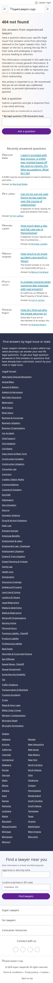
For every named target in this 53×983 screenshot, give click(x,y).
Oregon (32, 785)
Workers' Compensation (14, 715)
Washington (34, 826)
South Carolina (35, 801)
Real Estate (7, 649)
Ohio (30, 775)
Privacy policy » (32, 972)
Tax (3, 679)
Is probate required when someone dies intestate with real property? (36, 285)
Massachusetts (9, 826)
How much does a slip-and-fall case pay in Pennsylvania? (34, 229)
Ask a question (26, 131)
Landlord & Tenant (11, 597)
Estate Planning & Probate (15, 561)
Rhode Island (34, 796)
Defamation (8, 500)
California (6, 749)
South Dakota (34, 806)
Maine (5, 816)
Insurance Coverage (11, 582)
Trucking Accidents (11, 695)
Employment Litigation (13, 551)
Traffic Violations (10, 684)
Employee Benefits (11, 536)
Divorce (5, 510)
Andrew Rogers (38, 324)
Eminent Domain (10, 531)
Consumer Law (9, 469)
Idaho (5, 780)
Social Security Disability (13, 674)
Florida (5, 770)
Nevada (31, 739)
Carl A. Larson (38, 300)
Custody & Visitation (12, 489)
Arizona (5, 744)
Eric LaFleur (18, 215)
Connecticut (8, 760)
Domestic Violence (11, 515)
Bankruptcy (7, 402)
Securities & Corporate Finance (17, 654)
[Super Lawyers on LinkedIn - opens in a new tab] (37, 949)
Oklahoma (33, 780)
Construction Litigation (13, 464)
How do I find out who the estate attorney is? (34, 311)
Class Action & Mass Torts (14, 454)
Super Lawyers (10, 910)
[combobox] (26, 875)
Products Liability (10, 638)
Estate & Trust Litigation (13, 556)
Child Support (8, 438)
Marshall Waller (20, 184)
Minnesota (7, 837)
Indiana (5, 790)
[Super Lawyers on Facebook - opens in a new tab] (15, 949)
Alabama (6, 739)
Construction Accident (13, 459)
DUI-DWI (6, 495)
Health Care (7, 572)
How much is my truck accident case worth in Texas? (34, 257)
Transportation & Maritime (15, 690)
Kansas (5, 801)
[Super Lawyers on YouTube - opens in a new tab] (30, 949)
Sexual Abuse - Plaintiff (13, 664)
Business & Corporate (12, 418)
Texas (30, 816)
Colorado (6, 755)
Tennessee (33, 811)
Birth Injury (7, 407)
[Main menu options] (5, 9)
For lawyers (9, 920)
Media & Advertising (12, 608)
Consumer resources (14, 930)
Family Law (7, 566)
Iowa (4, 796)
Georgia (6, 775)
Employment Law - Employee (16, 546)
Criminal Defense (10, 484)
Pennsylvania (34, 790)
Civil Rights (7, 448)
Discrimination (9, 505)
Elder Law (6, 525)
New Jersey (33, 749)
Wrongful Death (10, 720)
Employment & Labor (12, 541)
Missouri (6, 842)
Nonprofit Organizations (14, 618)
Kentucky (6, 806)
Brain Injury (7, 413)
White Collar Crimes (11, 710)
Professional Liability (12, 643)
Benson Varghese (39, 272)
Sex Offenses (8, 659)
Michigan (6, 831)
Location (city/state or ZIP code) (17, 882)
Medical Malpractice (11, 613)
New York (32, 760)
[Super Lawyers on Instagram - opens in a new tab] (22, 949)
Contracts (6, 474)
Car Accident (8, 433)
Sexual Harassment (11, 669)
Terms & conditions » (13, 972)
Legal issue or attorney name (16, 870)
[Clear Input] (46, 874)
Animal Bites (8, 382)
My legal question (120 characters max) (23, 116)
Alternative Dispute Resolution (17, 377)
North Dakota (34, 770)
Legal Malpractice (10, 602)
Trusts (5, 700)
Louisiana (6, 811)
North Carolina (35, 765)
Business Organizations (13, 428)
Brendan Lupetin (39, 244)
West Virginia (34, 831)
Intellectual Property (12, 587)
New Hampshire (36, 744)
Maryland (6, 821)
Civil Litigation (8, 443)
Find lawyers (26, 896)
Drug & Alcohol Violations (14, 520)
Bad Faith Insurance (11, 397)
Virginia (32, 821)
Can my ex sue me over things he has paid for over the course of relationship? (34, 199)
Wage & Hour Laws (11, 705)
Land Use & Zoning (11, 592)
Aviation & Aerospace (12, 392)
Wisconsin (33, 837)
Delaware (6, 765)
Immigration (8, 577)
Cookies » (45, 972)
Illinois (5, 785)
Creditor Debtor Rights (13, 479)
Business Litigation (11, 423)
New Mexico (34, 755)
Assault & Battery (10, 387)
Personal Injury (9, 628)
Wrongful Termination (13, 726)
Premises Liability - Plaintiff (15, 633)
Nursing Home (9, 623)
